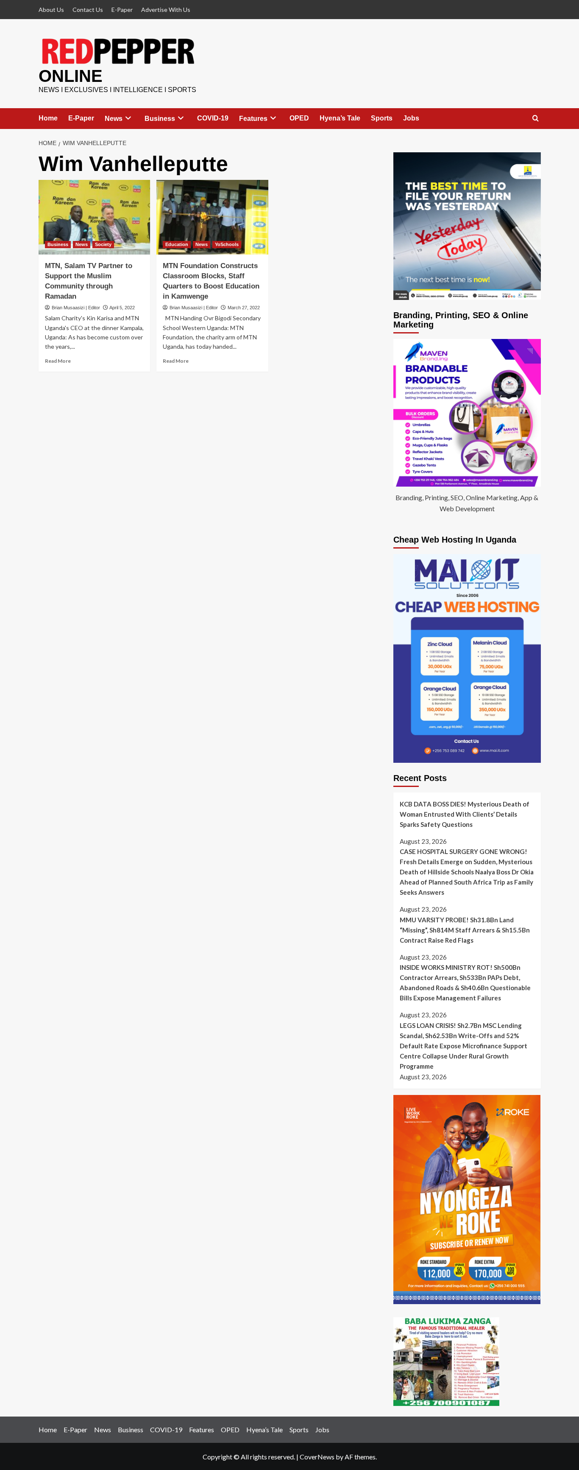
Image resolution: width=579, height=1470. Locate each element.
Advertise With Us (165, 9)
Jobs (411, 118)
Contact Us (87, 9)
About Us (51, 9)
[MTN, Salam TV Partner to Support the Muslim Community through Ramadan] (94, 217)
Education (176, 244)
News (113, 118)
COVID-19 (212, 118)
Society (103, 244)
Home (48, 118)
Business (160, 118)
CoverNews (317, 1457)
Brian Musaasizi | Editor (76, 307)
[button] (535, 118)
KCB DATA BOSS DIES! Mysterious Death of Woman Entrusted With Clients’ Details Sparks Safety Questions (464, 814)
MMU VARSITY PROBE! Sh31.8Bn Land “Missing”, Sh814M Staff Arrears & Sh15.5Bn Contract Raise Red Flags (465, 930)
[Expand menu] (128, 118)
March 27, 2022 (244, 307)
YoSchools (227, 244)
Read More (58, 361)
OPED (299, 118)
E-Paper (122, 9)
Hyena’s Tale (340, 118)
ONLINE (71, 76)
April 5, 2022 (122, 307)
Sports (381, 118)
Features (253, 118)
